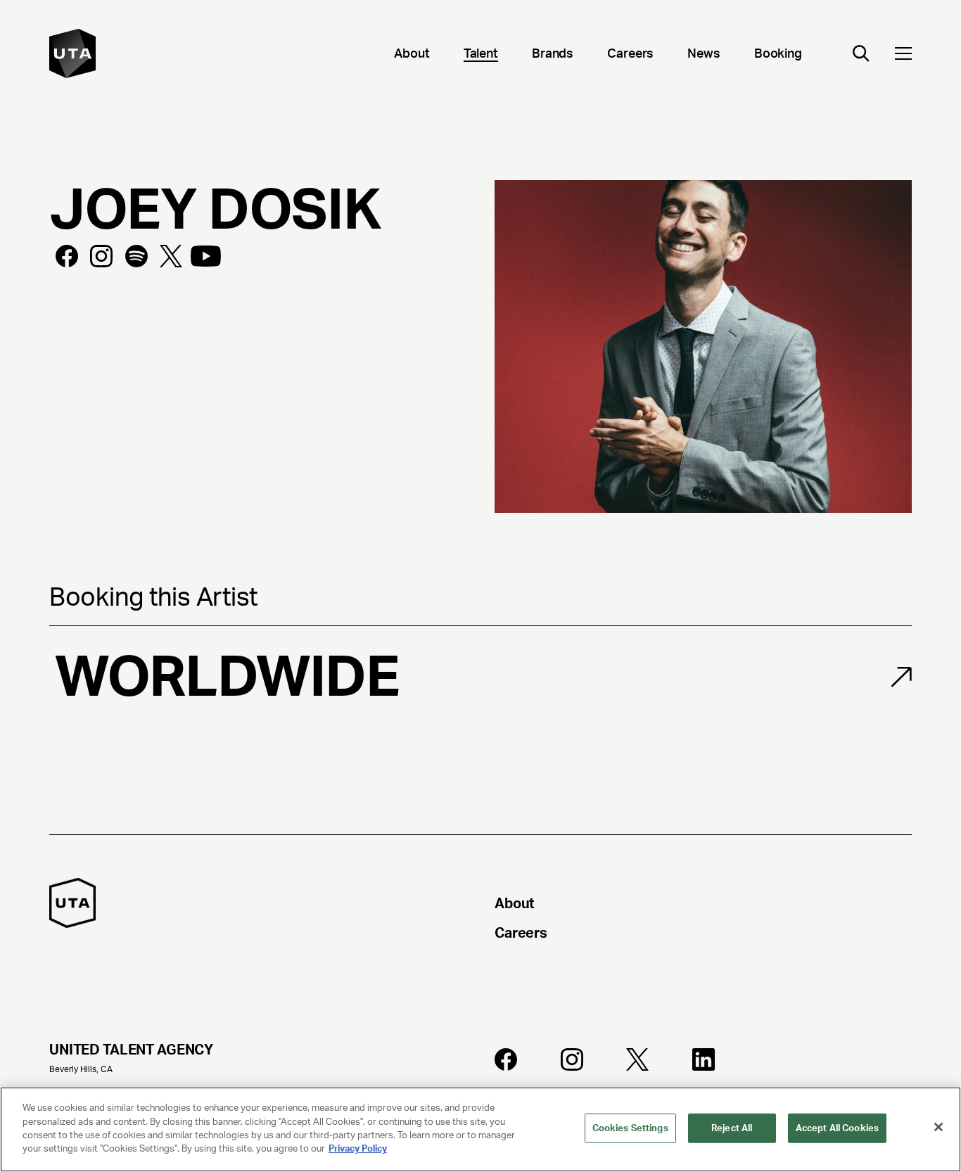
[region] (480, 1129)
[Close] (938, 1127)
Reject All (731, 1128)
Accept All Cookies (837, 1128)
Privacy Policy (358, 1148)
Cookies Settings (630, 1128)
